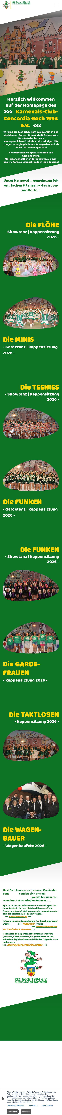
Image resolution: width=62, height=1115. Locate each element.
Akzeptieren (12, 1112)
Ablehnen (26, 1112)
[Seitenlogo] (16, 5)
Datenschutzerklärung (15, 1105)
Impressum (33, 1105)
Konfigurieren (47, 1105)
